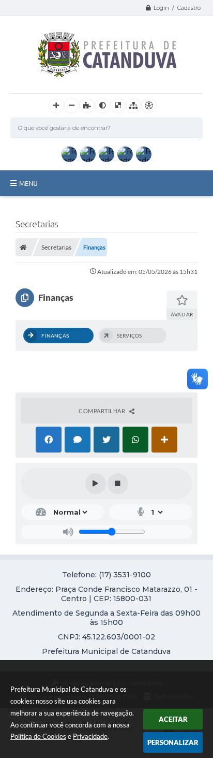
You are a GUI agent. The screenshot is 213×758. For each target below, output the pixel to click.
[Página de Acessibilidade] (149, 105)
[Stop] (118, 483)
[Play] (95, 483)
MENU (28, 183)
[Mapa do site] (133, 105)
